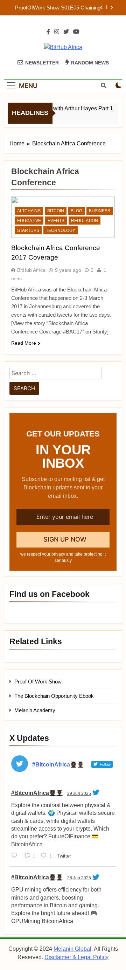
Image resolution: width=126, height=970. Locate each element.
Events (56, 220)
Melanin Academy (34, 710)
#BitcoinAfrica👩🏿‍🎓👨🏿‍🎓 (37, 793)
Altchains (29, 210)
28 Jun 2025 (79, 877)
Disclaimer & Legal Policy (76, 957)
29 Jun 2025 (79, 793)
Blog (76, 210)
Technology (60, 230)
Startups (28, 230)
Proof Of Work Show (38, 681)
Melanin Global (72, 949)
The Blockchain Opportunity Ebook (54, 696)
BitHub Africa (31, 270)
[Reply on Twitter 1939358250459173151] (15, 856)
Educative (29, 220)
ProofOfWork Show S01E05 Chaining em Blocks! (57, 8)
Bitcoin (55, 210)
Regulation (84, 220)
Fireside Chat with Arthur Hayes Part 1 (64, 108)
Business (99, 210)
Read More (23, 343)
